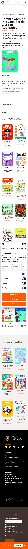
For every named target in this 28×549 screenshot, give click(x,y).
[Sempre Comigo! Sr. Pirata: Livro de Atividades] (7, 125)
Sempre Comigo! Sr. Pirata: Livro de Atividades (7, 144)
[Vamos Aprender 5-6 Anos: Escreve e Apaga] (20, 125)
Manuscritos (9, 474)
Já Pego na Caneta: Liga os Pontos (20, 169)
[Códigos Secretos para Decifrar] (20, 308)
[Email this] (10, 112)
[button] (19, 2)
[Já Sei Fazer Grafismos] (7, 178)
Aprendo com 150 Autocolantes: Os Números (21, 419)
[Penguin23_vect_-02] (9, 493)
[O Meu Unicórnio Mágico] (20, 348)
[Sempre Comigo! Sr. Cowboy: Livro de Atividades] (7, 401)
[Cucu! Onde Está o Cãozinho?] (20, 205)
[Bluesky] (23, 447)
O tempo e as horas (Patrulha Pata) (7, 394)
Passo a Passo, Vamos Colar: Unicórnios (7, 366)
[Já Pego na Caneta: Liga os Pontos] (20, 152)
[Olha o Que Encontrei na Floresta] (7, 205)
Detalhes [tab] (12, 248)
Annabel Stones (20, 369)
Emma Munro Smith (7, 368)
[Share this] (14, 112)
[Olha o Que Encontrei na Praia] (20, 228)
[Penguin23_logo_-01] (2, 2)
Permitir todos (14, 294)
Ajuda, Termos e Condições (12, 457)
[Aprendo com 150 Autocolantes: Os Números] (20, 401)
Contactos (8, 485)
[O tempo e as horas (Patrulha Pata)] (7, 375)
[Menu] (8, 2)
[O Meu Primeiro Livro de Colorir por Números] (20, 178)
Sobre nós (8, 472)
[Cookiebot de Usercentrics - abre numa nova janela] (20, 244)
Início (3, 13)
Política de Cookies (10, 454)
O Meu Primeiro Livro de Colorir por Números (20, 196)
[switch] (24, 278)
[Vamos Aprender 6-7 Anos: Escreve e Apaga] (7, 308)
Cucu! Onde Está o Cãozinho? (20, 221)
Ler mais (4, 97)
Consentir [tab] (4, 248)
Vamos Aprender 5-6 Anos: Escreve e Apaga (20, 142)
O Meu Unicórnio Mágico (20, 367)
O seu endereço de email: (12, 518)
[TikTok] (18, 447)
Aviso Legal (8, 452)
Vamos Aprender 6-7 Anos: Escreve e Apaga (7, 326)
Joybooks (8, 13)
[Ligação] (26, 2)
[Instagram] (10, 447)
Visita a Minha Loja (20, 392)
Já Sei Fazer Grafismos (7, 195)
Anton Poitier (21, 393)
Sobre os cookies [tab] (21, 248)
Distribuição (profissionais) (13, 482)
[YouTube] (14, 447)
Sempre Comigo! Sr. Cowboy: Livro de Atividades (7, 420)
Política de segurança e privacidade (14, 455)
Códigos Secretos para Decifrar (20, 326)
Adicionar (18, 545)
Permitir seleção (14, 299)
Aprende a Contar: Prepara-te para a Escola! (7, 170)
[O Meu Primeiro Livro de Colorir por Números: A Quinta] (7, 228)
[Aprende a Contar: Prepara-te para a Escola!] (7, 152)
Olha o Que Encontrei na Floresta (7, 218)
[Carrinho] (22, 2)
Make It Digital (17, 466)
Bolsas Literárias (10, 476)
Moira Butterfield (8, 30)
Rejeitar (14, 303)
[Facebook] (6, 447)
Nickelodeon (7, 396)
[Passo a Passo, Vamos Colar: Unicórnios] (7, 348)
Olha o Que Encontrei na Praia (20, 241)
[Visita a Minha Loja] (20, 375)
